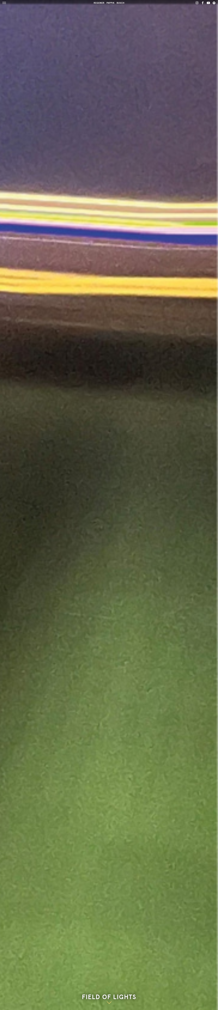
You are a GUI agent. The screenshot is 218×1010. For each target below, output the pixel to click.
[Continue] (109, 1002)
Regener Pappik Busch (109, 3)
